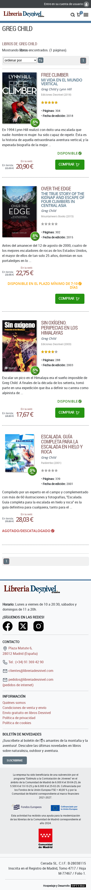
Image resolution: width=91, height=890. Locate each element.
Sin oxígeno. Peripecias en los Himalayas (59, 327)
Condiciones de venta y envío (24, 707)
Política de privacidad (19, 717)
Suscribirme (15, 760)
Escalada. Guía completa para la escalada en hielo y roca (62, 444)
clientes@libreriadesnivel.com (30, 670)
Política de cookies (17, 723)
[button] (72, 14)
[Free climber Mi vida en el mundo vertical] (19, 98)
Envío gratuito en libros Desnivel (27, 712)
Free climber (54, 74)
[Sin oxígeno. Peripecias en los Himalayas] (19, 346)
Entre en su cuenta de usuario (64, 4)
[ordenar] (40, 60)
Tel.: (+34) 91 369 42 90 (26, 662)
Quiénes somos (14, 702)
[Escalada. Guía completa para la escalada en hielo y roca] (19, 453)
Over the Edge (56, 188)
